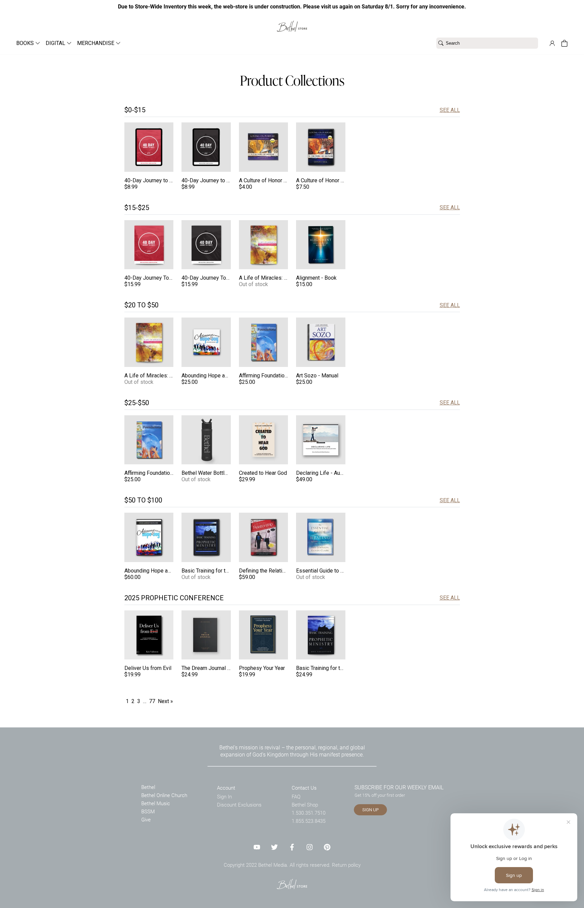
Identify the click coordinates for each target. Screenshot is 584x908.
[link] (292, 22)
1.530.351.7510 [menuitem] (308, 812)
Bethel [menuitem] (148, 787)
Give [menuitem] (146, 819)
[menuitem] (25, 43)
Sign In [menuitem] (224, 796)
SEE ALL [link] (450, 110)
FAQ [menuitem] (296, 796)
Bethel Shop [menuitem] (305, 804)
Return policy (346, 864)
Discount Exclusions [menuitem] (239, 804)
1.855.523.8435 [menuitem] (308, 820)
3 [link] (138, 701)
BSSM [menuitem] (148, 811)
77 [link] (152, 701)
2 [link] (133, 701)
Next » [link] (165, 701)
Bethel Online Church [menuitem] (164, 795)
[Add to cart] (166, 164)
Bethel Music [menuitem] (155, 803)
